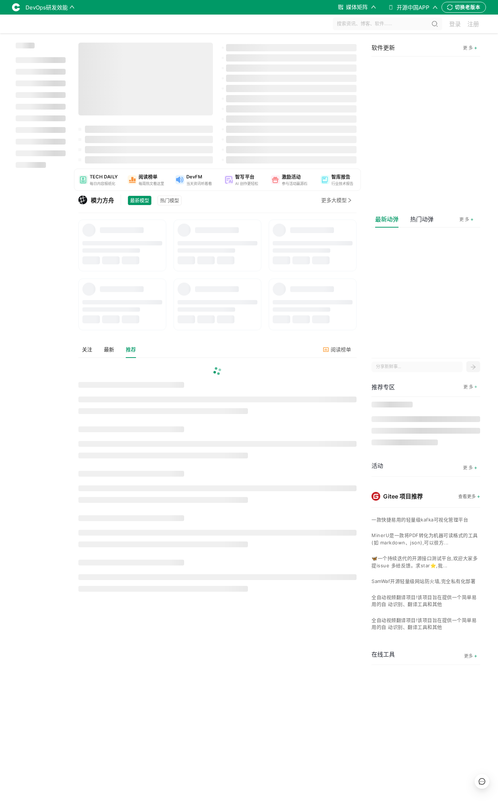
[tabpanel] (217, 480)
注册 (473, 24)
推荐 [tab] (131, 349)
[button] (98, 179)
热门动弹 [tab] (421, 219)
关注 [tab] (87, 349)
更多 (470, 656)
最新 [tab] (109, 349)
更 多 (466, 219)
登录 (455, 24)
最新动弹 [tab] (386, 219)
